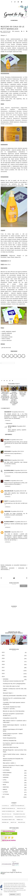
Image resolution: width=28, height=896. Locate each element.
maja (4, 784)
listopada (6, 770)
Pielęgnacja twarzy (7, 819)
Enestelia (7, 460)
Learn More (12, 894)
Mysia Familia (12, 426)
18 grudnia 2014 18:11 (18, 411)
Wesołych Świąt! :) (8, 693)
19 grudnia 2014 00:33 (15, 501)
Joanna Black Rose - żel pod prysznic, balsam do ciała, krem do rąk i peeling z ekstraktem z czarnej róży (14, 398)
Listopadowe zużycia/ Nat (10, 718)
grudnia (5, 679)
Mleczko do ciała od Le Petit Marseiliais (13, 711)
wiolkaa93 (7, 451)
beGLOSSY (20, 822)
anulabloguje (8, 490)
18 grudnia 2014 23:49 (20, 490)
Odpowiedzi (9, 423)
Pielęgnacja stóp (19, 816)
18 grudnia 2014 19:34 (17, 451)
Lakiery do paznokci (7, 811)
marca (5, 789)
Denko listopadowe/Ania (9, 738)
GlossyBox (4, 805)
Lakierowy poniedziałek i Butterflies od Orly (15, 695)
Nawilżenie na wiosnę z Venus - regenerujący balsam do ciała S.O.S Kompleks (5, 396)
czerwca (6, 782)
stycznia (6, 794)
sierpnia (5, 777)
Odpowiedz (7, 420)
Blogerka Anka (9, 470)
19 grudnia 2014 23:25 (17, 511)
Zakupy (12, 822)
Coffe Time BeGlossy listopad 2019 (22, 393)
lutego (5, 791)
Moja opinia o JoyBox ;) (9, 763)
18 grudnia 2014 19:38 (17, 460)
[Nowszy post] (1, 578)
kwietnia (6, 787)
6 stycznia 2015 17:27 (17, 531)
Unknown (7, 511)
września (6, 775)
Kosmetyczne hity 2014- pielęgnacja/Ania (14, 683)
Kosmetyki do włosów (16, 805)
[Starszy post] (26, 578)
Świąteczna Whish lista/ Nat (10, 747)
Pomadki (19, 819)
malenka (7, 439)
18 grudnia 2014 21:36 (16, 480)
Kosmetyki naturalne (7, 808)
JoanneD (7, 480)
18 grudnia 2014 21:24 (20, 470)
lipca (4, 779)
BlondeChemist (9, 521)
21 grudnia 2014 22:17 (21, 521)
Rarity (6, 501)
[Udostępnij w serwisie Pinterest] (12, 381)
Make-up (19, 811)
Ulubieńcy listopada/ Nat (9, 740)
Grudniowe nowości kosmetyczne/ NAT (13, 681)
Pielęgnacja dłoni (6, 816)
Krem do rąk (20, 808)
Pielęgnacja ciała (5, 32)
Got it (18, 894)
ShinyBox (4, 822)
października (7, 772)
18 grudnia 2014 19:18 (16, 439)
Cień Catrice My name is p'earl (11, 686)
